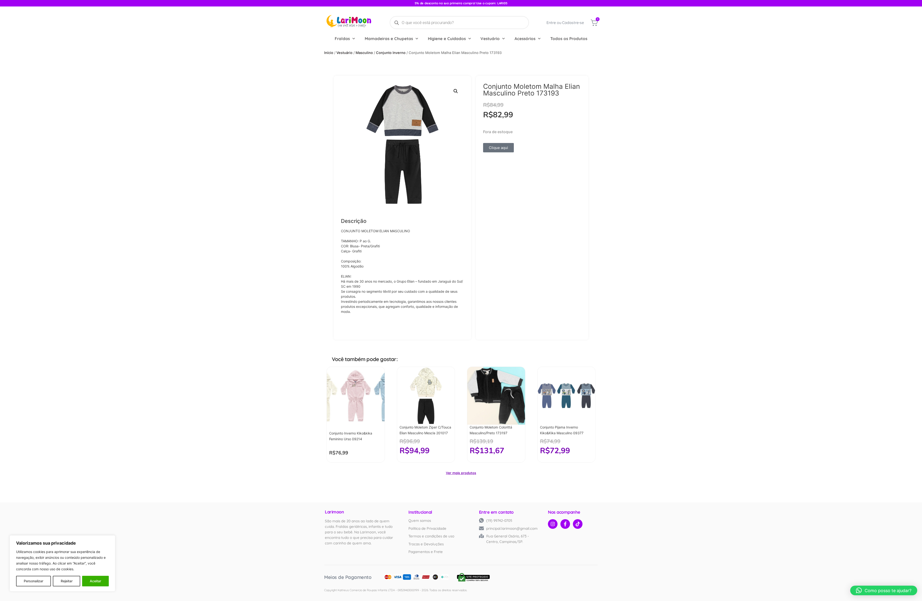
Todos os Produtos (568, 38)
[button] (455, 91)
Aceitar (95, 581)
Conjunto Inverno (391, 53)
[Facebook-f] (565, 524)
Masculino (364, 53)
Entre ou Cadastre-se (565, 22)
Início (328, 53)
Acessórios (525, 38)
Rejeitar (67, 581)
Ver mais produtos (461, 473)
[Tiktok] (577, 524)
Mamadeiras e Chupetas (389, 38)
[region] (62, 563)
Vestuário (490, 38)
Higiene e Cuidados (447, 38)
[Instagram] (553, 524)
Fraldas (342, 38)
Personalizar (33, 581)
